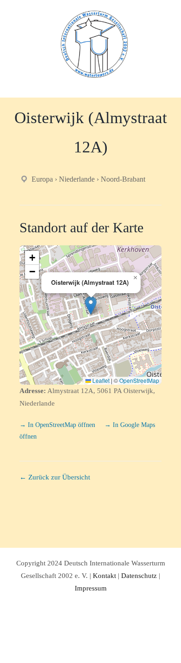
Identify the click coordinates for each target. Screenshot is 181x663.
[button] (91, 305)
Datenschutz (139, 575)
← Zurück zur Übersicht (54, 477)
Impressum (91, 588)
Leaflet (100, 380)
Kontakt (104, 575)
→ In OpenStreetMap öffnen (58, 424)
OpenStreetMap (139, 380)
